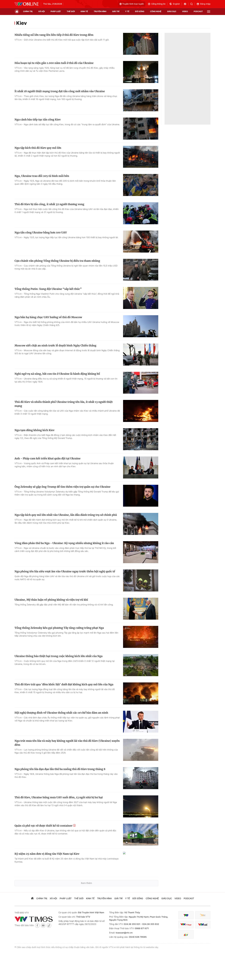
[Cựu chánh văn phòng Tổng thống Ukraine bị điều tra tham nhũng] (140, 270)
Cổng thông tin (158, 4)
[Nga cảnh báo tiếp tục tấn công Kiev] (140, 129)
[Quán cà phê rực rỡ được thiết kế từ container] (140, 835)
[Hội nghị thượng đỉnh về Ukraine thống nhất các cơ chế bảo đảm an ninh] (140, 722)
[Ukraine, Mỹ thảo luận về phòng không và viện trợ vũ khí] (140, 609)
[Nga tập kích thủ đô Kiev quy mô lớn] (140, 157)
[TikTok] (49, 925)
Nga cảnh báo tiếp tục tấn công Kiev (38, 119)
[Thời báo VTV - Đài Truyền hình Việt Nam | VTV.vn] (27, 4)
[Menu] (208, 11)
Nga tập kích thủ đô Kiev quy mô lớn (38, 148)
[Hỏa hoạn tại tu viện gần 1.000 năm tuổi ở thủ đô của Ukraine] (140, 72)
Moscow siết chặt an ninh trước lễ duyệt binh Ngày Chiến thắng (55, 345)
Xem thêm (86, 883)
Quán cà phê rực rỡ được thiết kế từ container (43, 825)
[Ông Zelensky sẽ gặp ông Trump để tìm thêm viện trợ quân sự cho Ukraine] (140, 496)
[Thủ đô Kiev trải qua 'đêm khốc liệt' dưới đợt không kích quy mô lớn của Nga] (140, 693)
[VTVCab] (202, 925)
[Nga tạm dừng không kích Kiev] (140, 439)
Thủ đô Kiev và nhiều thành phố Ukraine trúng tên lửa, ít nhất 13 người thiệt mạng (64, 404)
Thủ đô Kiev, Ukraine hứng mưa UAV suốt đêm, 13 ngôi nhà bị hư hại (59, 797)
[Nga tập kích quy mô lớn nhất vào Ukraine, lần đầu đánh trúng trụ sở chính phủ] (140, 524)
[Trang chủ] (17, 11)
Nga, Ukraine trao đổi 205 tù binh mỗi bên (42, 176)
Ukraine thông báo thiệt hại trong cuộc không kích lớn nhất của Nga (59, 656)
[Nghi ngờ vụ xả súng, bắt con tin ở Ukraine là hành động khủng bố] (140, 383)
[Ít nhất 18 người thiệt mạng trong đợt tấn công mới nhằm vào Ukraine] (140, 100)
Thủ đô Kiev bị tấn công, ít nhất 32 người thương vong (49, 204)
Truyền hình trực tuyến (133, 4)
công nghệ (155, 11)
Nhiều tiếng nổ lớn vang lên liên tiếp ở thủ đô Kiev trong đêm (54, 35)
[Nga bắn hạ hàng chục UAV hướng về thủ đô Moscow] (140, 326)
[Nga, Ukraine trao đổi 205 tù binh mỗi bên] (140, 185)
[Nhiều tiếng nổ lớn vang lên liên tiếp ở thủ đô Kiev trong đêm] (140, 44)
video (185, 11)
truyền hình (100, 11)
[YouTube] (43, 925)
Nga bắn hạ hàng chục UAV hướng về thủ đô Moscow (48, 317)
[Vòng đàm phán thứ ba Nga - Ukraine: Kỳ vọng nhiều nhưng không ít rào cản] (140, 552)
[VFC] (186, 915)
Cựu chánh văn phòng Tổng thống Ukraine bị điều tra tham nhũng (57, 260)
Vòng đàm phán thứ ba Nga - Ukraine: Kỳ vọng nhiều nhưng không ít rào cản (64, 543)
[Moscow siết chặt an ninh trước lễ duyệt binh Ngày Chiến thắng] (140, 355)
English (176, 4)
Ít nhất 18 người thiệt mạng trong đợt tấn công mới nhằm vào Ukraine (60, 91)
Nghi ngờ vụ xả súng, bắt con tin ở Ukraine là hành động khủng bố (57, 373)
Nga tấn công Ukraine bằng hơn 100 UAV (41, 232)
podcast (198, 11)
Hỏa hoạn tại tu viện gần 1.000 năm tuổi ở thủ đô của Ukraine (54, 63)
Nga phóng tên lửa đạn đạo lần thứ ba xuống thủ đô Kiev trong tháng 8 (60, 769)
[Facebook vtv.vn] (186, 4)
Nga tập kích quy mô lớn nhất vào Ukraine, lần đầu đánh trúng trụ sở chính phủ (66, 515)
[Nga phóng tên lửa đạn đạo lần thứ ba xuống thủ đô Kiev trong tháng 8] (140, 778)
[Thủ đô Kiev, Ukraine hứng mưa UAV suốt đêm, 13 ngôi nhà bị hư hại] (140, 806)
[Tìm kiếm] (192, 4)
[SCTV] (186, 934)
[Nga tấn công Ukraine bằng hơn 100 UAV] (140, 242)
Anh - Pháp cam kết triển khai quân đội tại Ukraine (48, 458)
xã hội (41, 11)
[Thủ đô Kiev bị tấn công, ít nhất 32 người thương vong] (140, 213)
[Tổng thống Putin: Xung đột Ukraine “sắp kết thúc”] (140, 298)
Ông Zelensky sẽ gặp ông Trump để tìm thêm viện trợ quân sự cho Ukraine (62, 486)
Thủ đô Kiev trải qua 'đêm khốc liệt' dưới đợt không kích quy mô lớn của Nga (64, 684)
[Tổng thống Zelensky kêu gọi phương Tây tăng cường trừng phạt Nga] (140, 637)
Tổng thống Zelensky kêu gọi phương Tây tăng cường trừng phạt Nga (59, 628)
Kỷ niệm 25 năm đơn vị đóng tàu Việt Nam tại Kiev (47, 853)
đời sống (139, 11)
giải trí (115, 11)
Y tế (127, 11)
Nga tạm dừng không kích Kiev (34, 430)
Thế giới (71, 11)
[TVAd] (202, 915)
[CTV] (186, 925)
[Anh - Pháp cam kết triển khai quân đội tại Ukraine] (140, 467)
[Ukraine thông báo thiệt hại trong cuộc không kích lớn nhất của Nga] (140, 665)
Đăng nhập (205, 4)
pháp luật (56, 11)
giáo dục (171, 11)
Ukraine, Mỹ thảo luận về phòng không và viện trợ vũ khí (51, 599)
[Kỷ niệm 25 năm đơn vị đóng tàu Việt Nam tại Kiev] (140, 863)
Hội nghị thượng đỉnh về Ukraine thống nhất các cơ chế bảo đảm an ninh (61, 712)
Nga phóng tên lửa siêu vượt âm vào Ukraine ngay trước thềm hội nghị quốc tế (65, 571)
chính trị (27, 11)
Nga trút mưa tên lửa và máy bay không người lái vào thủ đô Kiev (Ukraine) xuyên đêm (67, 742)
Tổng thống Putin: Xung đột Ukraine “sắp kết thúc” (48, 289)
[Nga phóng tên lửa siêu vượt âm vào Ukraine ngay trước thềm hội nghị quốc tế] (140, 580)
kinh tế (84, 11)
